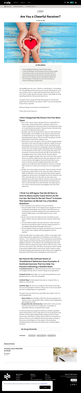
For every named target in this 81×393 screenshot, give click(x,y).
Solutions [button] (16, 2)
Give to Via (47, 376)
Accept (45, 387)
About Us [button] (23, 2)
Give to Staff (48, 377)
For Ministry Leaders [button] (30, 6)
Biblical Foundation (41, 335)
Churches (18, 376)
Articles (41, 11)
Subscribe (73, 380)
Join (31, 377)
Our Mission (33, 376)
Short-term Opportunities (36, 379)
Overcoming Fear (51, 335)
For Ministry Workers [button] (18, 6)
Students (18, 379)
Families (18, 377)
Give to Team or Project (50, 379)
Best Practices (32, 335)
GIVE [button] (71, 2)
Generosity (8, 6)
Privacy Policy (44, 383)
